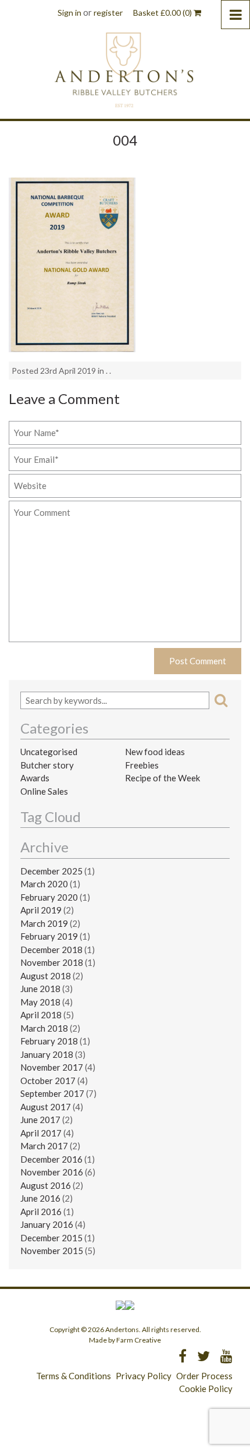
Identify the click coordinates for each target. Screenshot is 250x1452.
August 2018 (45, 976)
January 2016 (46, 1224)
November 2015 (51, 1250)
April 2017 (41, 1133)
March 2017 (44, 1146)
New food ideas (155, 751)
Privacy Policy (144, 1375)
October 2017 (48, 1080)
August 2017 (45, 1107)
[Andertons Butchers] (125, 69)
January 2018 (46, 1054)
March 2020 (44, 884)
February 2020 (49, 897)
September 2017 (52, 1093)
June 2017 (40, 1119)
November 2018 (51, 962)
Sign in (69, 12)
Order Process (204, 1375)
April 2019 (41, 910)
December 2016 (51, 1159)
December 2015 (51, 1238)
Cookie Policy (206, 1388)
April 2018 (41, 1015)
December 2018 (51, 949)
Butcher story (47, 765)
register (108, 12)
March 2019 (44, 923)
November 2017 (51, 1067)
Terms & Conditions (73, 1375)
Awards (34, 778)
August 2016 (45, 1185)
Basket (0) (163, 12)
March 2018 (44, 1028)
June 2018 (40, 988)
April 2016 (41, 1211)
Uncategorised (48, 751)
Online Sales (44, 791)
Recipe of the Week (162, 778)
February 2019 (49, 936)
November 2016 (51, 1172)
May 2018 (40, 1002)
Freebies (142, 765)
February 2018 (49, 1041)
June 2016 (40, 1198)
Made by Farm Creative (125, 1340)
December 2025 (51, 871)
